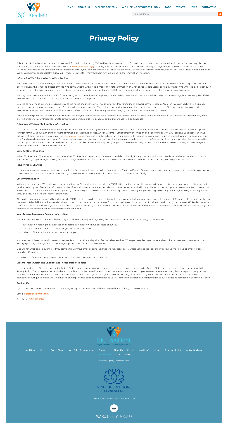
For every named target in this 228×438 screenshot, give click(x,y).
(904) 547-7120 (36, 299)
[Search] (220, 14)
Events (180, 7)
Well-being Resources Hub (140, 7)
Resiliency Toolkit (173, 350)
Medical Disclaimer (194, 350)
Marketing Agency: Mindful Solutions (114, 361)
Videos (157, 350)
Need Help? (30, 350)
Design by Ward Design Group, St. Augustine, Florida (114, 398)
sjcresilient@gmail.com (36, 293)
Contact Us (209, 7)
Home (69, 7)
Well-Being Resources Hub (81, 350)
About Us (84, 7)
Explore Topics (105, 7)
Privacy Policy (104, 355)
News (193, 7)
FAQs (168, 7)
